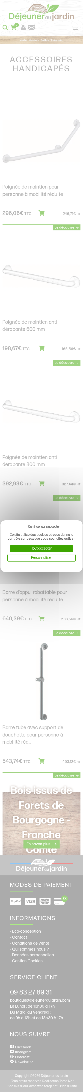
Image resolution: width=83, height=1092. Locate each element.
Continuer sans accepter (44, 527)
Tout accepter (41, 548)
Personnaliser (41, 558)
